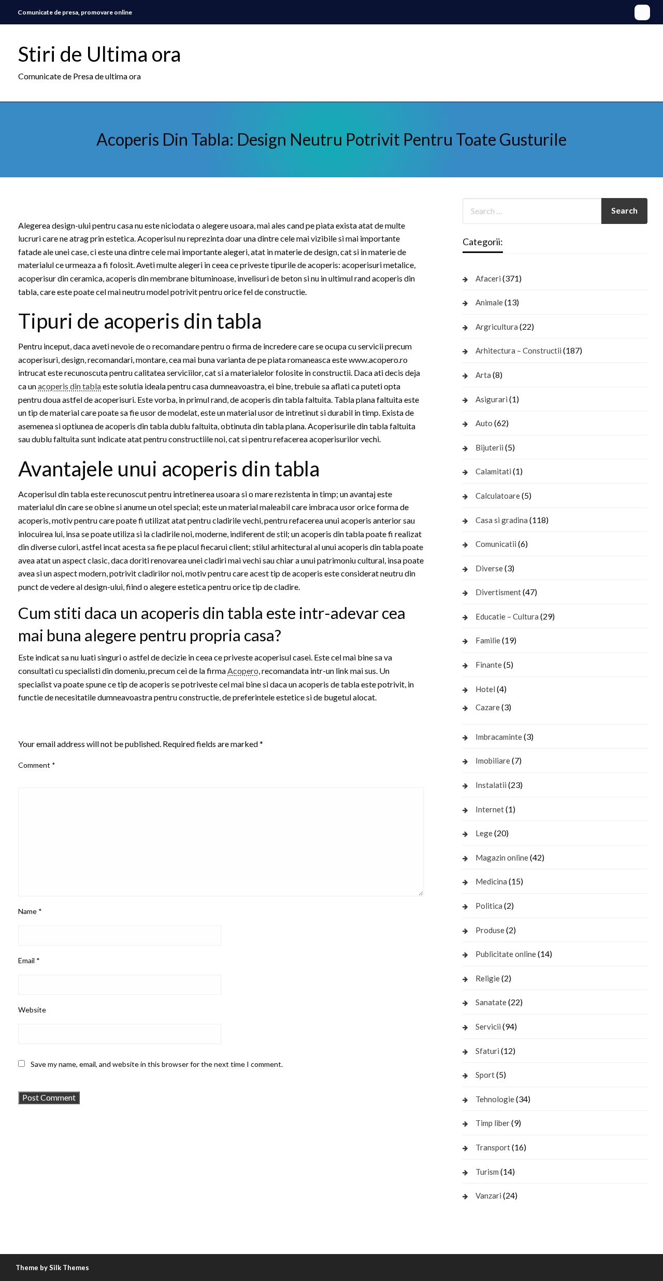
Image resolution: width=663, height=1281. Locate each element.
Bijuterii (489, 447)
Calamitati (493, 471)
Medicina (491, 881)
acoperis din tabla (69, 386)
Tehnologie (494, 1099)
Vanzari (488, 1195)
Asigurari (491, 399)
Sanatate (491, 1002)
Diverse (489, 568)
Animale (489, 302)
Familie (487, 640)
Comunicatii (495, 543)
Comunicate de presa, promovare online (75, 12)
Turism (487, 1171)
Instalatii (491, 785)
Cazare (487, 707)
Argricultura (496, 326)
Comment (36, 765)
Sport (485, 1074)
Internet (489, 809)
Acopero (242, 670)
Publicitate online (505, 954)
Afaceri (488, 278)
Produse (490, 930)
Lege (484, 833)
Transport (492, 1147)
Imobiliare (492, 760)
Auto (484, 423)
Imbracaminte (498, 736)
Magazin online (501, 857)
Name (30, 911)
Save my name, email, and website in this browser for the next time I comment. (157, 1064)
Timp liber (492, 1123)
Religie (487, 978)
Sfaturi (487, 1050)
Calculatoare (497, 495)
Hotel (485, 689)
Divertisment (498, 592)
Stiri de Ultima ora (99, 53)
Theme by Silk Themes (52, 1267)
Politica (488, 905)
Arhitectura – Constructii (518, 350)
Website (32, 1009)
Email (29, 960)
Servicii (488, 1026)
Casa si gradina (501, 520)
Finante (488, 664)
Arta (483, 374)
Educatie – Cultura (507, 616)
